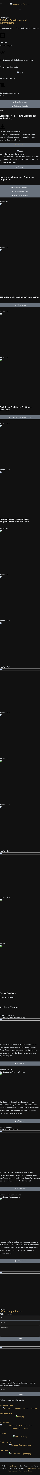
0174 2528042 (6, 1314)
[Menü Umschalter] (20, 9)
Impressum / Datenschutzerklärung (20, 1471)
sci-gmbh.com (12, 1466)
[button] (20, 102)
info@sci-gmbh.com (11, 1311)
